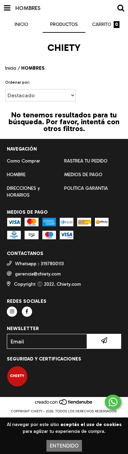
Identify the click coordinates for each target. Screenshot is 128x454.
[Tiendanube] (64, 404)
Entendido (64, 446)
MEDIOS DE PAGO (83, 175)
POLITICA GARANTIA (86, 188)
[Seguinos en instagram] (12, 312)
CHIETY (64, 47)
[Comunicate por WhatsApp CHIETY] (113, 402)
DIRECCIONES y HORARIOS (23, 191)
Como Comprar (23, 161)
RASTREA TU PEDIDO (86, 161)
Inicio (10, 68)
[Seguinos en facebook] (27, 312)
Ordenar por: (17, 82)
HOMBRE (16, 175)
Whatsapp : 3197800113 (39, 264)
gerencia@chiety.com (38, 274)
